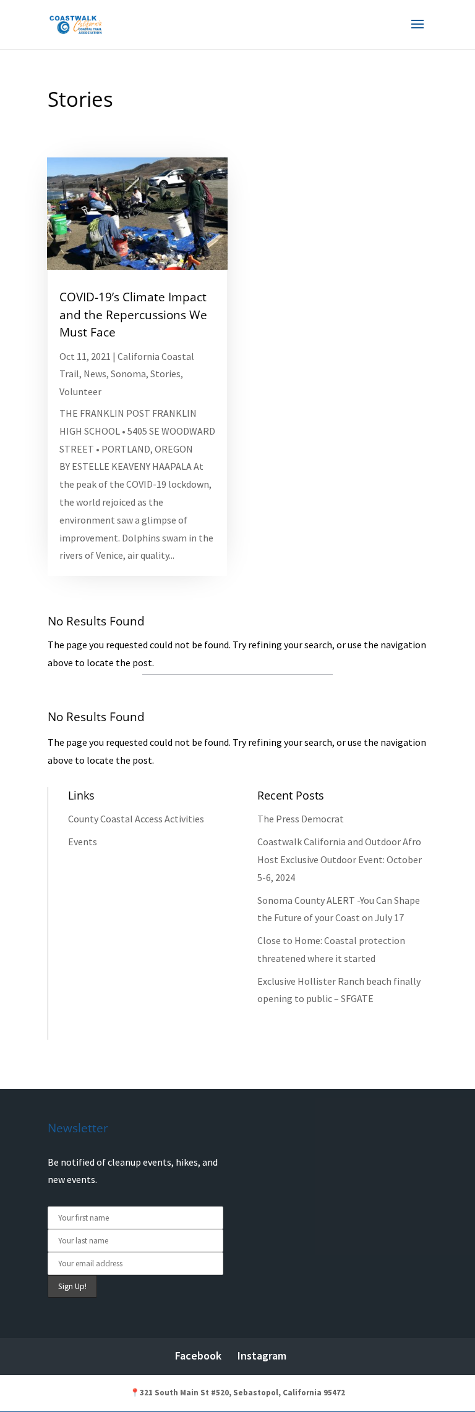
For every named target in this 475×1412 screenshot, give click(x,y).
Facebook (198, 1355)
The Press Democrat (300, 819)
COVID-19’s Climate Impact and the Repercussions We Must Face (133, 314)
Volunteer (80, 391)
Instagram (262, 1355)
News (94, 373)
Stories (165, 373)
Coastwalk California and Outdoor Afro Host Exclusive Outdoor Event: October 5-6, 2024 (339, 859)
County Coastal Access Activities (136, 819)
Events (82, 841)
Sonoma (128, 373)
